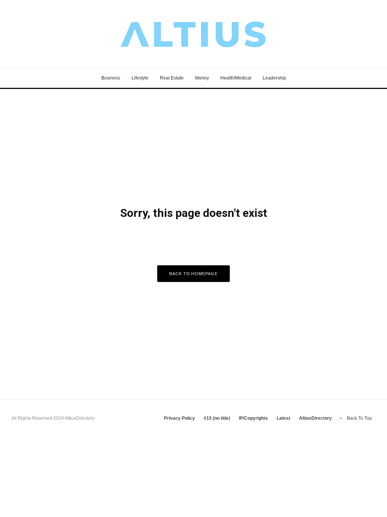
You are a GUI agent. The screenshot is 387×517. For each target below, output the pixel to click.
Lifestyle (140, 78)
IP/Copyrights (253, 418)
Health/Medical (235, 78)
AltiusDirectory (315, 418)
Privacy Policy (179, 418)
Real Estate (172, 78)
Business (110, 78)
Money (202, 78)
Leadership (274, 78)
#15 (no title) (217, 418)
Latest (283, 418)
